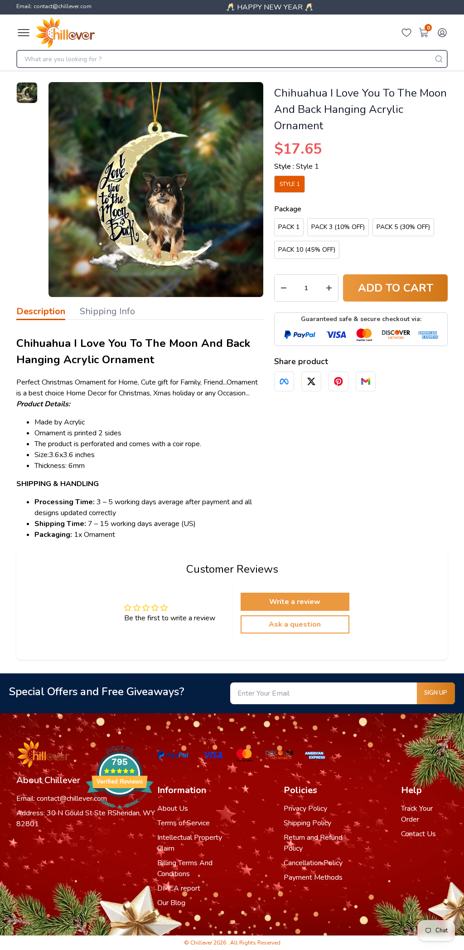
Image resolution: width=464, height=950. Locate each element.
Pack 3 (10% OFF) (338, 227)
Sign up (435, 693)
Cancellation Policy (313, 863)
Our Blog (171, 903)
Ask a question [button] (295, 624)
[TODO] (284, 381)
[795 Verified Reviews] (119, 813)
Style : (296, 166)
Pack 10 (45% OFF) (306, 249)
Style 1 (290, 184)
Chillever (201, 942)
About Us (172, 809)
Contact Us (418, 834)
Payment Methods (313, 877)
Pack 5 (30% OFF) (403, 227)
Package (287, 209)
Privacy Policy (305, 809)
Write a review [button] (294, 602)
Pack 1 (289, 227)
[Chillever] (65, 32)
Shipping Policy (307, 823)
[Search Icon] (439, 59)
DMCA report (178, 888)
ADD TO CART (395, 288)
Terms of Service (183, 823)
